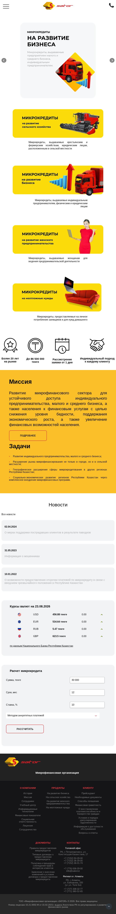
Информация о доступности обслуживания (88, 827)
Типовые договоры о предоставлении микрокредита (42, 857)
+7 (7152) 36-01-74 (73, 863)
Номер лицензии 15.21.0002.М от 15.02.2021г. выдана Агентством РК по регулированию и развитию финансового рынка (58, 906)
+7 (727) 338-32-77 (73, 889)
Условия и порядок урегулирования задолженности (88, 820)
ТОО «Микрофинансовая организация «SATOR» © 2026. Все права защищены (58, 901)
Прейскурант (88, 793)
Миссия (28, 797)
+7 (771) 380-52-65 (73, 891)
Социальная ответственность (28, 820)
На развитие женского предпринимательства (58, 802)
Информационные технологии (27, 810)
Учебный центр (28, 805)
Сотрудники (28, 801)
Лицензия (28, 825)
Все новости (8, 514)
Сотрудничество (27, 829)
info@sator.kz (73, 871)
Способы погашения (88, 801)
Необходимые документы (88, 797)
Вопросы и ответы (88, 833)
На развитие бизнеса (58, 793)
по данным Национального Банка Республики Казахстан (41, 646)
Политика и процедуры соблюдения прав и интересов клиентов (43, 865)
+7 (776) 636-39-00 (73, 868)
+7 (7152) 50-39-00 (73, 858)
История (27, 793)
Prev (4, 60)
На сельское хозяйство (58, 797)
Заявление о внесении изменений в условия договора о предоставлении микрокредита (43, 875)
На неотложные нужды (58, 807)
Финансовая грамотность (88, 805)
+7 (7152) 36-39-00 (73, 860)
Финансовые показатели (27, 815)
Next (112, 60)
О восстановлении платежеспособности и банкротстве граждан (88, 811)
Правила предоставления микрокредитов (43, 849)
